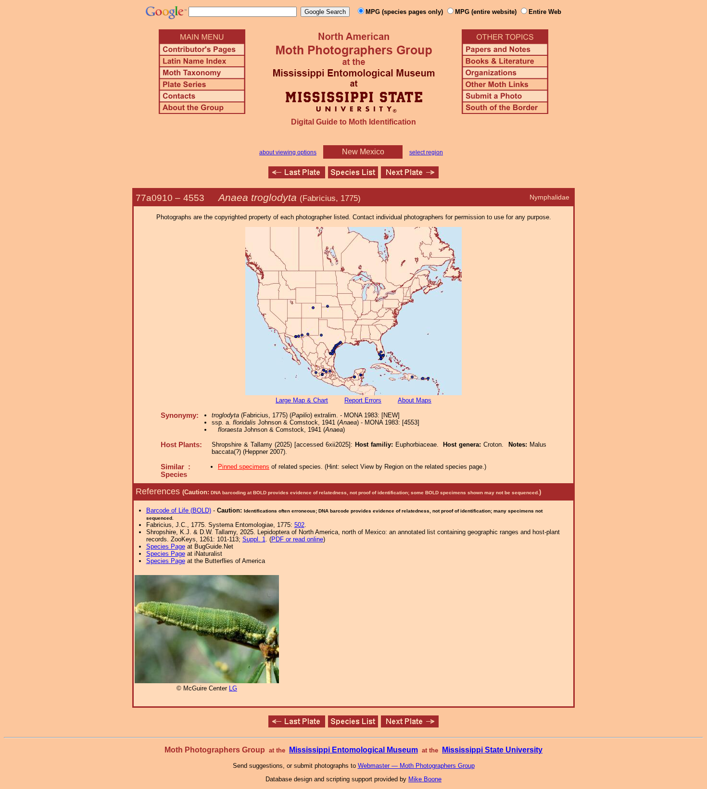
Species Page (165, 546)
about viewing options (287, 152)
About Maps (414, 400)
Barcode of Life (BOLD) (178, 510)
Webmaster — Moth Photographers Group (416, 765)
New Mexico (363, 152)
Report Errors (362, 400)
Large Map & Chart (302, 400)
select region (426, 152)
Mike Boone (425, 779)
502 (299, 524)
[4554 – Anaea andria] (410, 176)
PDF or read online (297, 539)
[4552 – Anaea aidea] (296, 176)
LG (233, 688)
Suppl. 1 (253, 539)
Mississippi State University (492, 750)
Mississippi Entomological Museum (353, 750)
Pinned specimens (243, 466)
